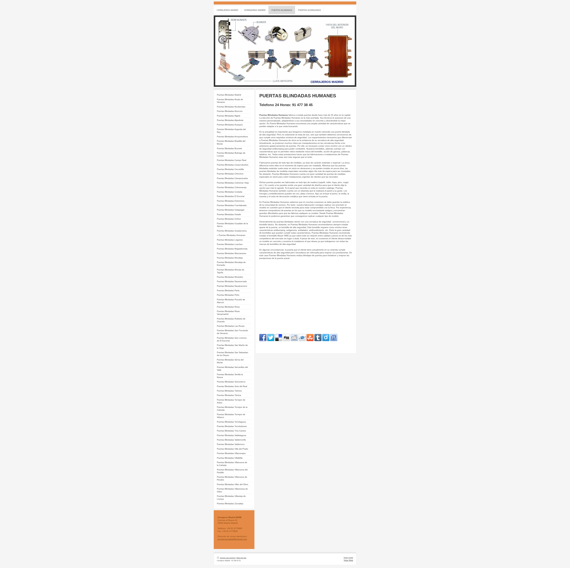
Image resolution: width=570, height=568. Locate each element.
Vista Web (348, 560)
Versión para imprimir (228, 558)
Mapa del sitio (241, 558)
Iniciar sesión (348, 557)
